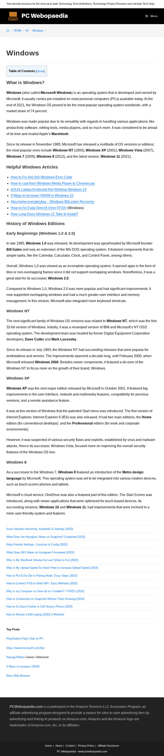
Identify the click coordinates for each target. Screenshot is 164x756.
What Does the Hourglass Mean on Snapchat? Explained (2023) (45, 536)
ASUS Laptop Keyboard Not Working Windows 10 (48, 189)
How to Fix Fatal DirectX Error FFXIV (39, 208)
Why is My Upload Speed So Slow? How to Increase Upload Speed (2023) (52, 567)
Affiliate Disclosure (108, 745)
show (40, 71)
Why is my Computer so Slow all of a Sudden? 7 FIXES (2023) (45, 591)
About (58, 745)
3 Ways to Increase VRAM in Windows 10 (42, 195)
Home (48, 745)
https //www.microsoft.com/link (25, 648)
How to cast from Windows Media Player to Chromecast (53, 183)
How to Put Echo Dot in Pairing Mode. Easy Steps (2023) (41, 575)
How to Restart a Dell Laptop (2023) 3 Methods (35, 614)
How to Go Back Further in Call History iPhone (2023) (39, 606)
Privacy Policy (86, 745)
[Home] (7, 30)
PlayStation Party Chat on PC (24, 638)
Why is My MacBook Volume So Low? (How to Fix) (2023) (42, 560)
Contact (70, 745)
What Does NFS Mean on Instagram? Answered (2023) (40, 552)
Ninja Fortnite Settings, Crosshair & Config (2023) (36, 544)
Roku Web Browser (18, 675)
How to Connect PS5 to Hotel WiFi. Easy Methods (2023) (41, 583)
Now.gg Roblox (15, 657)
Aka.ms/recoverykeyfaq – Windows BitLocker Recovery (52, 202)
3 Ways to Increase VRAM (23, 666)
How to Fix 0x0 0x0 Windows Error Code (41, 177)
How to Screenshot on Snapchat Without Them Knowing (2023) (45, 598)
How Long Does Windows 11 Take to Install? (44, 214)
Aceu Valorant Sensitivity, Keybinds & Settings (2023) (39, 529)
